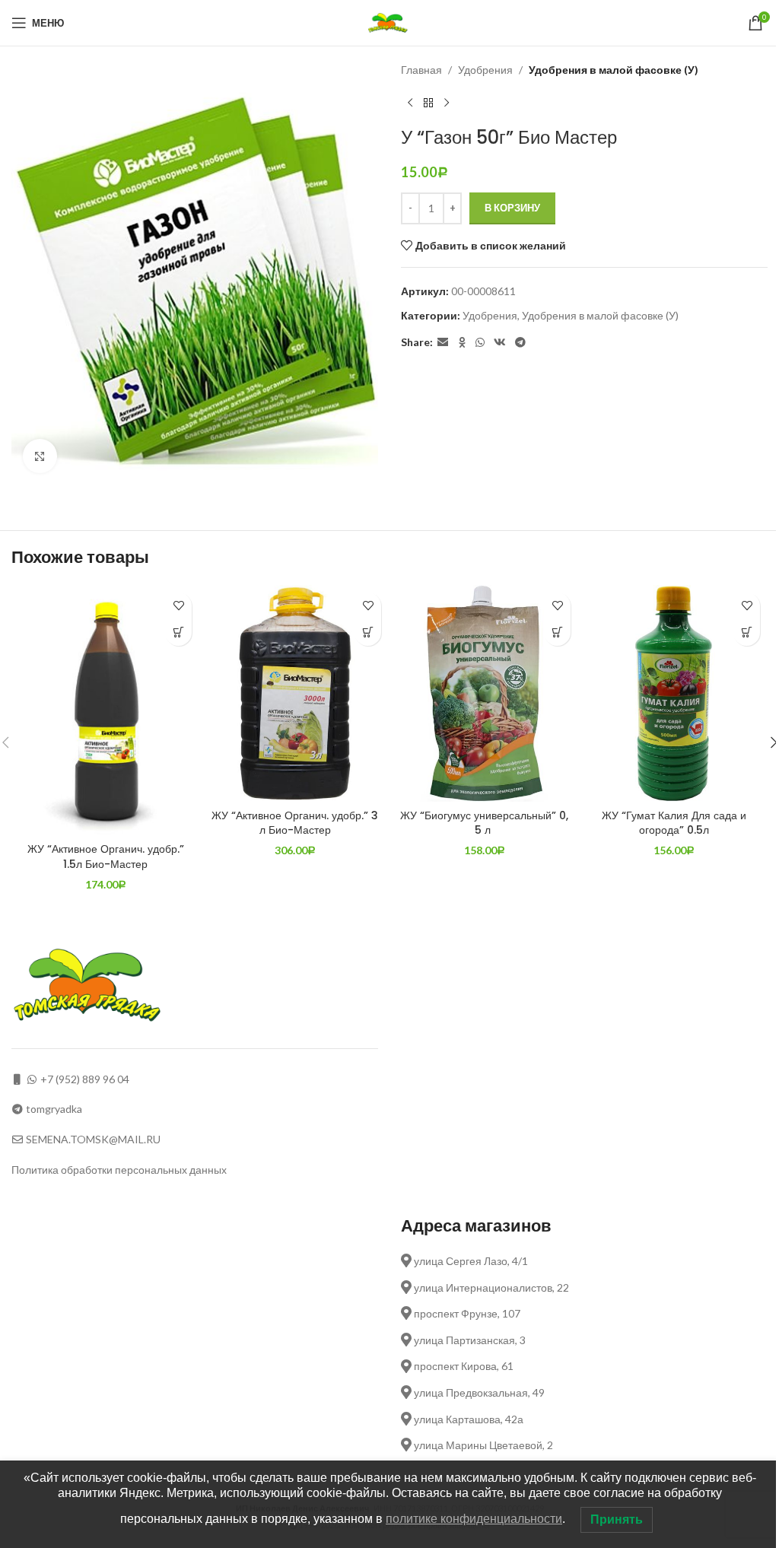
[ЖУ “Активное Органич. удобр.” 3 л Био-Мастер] (295, 693)
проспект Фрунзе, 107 (466, 1313)
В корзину (512, 208)
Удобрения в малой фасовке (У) (613, 69)
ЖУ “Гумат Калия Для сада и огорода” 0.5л (674, 823)
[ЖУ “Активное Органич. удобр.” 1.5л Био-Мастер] (105, 710)
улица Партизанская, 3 (469, 1339)
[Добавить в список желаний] (178, 606)
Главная (421, 69)
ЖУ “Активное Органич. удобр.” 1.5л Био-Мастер (105, 856)
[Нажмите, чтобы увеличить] (40, 456)
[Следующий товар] (446, 103)
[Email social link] (443, 342)
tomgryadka (54, 1108)
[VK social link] (499, 342)
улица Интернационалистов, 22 (490, 1287)
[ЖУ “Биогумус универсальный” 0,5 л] (484, 693)
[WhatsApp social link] (480, 342)
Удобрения (485, 69)
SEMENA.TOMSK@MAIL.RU (93, 1139)
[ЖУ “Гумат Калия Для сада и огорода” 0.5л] (674, 693)
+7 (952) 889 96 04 (84, 1079)
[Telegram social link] (520, 342)
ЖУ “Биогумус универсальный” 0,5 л (484, 823)
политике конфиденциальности (474, 1518)
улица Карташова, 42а (467, 1419)
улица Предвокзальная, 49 (478, 1392)
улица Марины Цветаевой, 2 (482, 1444)
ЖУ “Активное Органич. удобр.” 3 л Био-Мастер (294, 823)
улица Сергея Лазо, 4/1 (470, 1260)
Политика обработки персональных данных (119, 1169)
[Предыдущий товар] (410, 103)
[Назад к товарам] (428, 103)
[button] (178, 632)
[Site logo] (390, 21)
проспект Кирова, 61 (463, 1365)
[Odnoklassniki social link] (462, 342)
